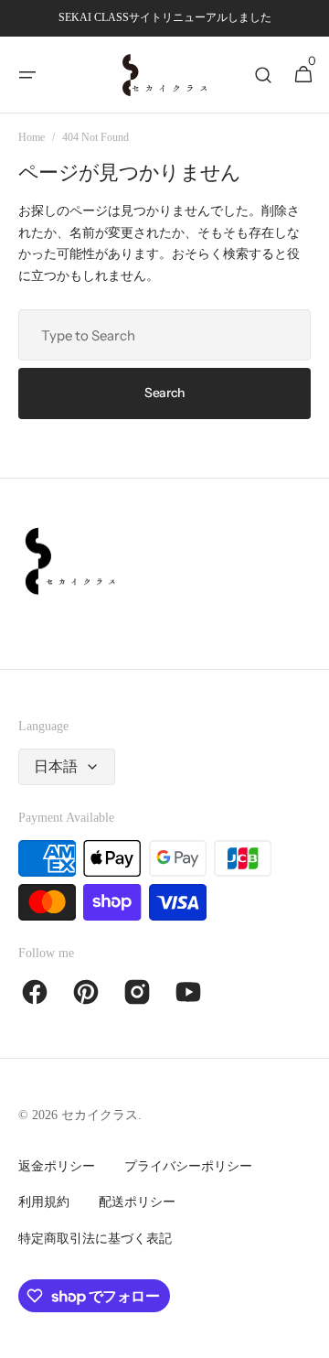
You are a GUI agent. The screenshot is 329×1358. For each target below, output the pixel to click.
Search (164, 392)
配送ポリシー (137, 1202)
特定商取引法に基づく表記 (95, 1238)
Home (31, 137)
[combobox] (164, 335)
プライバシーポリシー (188, 1166)
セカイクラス (99, 1115)
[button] (27, 75)
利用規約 (43, 1202)
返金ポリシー (56, 1166)
